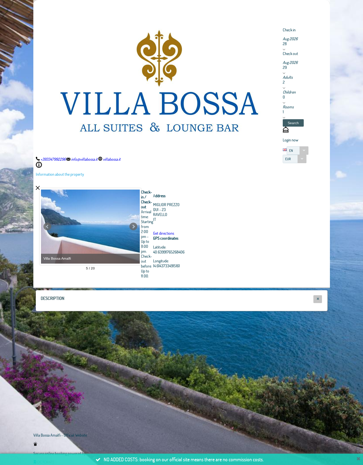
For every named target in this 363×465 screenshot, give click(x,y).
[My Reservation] (286, 131)
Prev (47, 227)
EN (291, 150)
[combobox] (297, 150)
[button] (293, 123)
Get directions (163, 233)
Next (133, 227)
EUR (288, 158)
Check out (290, 53)
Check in (289, 29)
